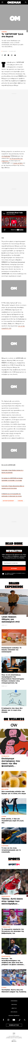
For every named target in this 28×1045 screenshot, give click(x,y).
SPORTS (14, 859)
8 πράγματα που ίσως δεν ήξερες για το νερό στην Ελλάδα (12, 710)
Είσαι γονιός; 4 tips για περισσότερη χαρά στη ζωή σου (12, 821)
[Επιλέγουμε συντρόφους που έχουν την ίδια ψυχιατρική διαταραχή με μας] (14, 742)
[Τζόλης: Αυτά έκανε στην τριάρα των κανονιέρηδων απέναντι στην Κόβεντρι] (14, 883)
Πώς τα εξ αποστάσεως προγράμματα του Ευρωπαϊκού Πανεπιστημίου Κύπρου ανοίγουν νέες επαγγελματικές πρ (13, 679)
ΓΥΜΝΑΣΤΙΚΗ (6, 927)
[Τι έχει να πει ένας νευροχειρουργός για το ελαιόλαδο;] (14, 835)
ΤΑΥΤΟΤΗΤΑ (14, 1004)
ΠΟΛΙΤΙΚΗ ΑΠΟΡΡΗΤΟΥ (14, 1015)
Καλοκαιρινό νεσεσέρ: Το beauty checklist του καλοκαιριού (11, 650)
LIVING (4, 816)
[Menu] (2, 2)
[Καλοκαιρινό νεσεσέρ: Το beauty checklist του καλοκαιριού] (14, 637)
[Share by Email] (15, 55)
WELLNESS (5, 789)
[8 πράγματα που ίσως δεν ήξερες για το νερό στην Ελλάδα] (14, 698)
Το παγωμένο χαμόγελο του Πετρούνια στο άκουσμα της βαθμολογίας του (13, 931)
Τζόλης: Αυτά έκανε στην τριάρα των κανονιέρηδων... (12, 901)
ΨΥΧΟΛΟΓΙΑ (5, 756)
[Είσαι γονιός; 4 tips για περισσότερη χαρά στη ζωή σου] (14, 806)
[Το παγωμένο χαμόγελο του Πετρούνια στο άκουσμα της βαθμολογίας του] (14, 917)
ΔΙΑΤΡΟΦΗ (5, 845)
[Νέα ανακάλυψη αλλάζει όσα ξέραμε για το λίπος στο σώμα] (14, 779)
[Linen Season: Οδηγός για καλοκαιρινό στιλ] (14, 603)
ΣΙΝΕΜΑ (4, 31)
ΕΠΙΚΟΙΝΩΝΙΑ (14, 1000)
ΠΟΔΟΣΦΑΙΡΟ (6, 896)
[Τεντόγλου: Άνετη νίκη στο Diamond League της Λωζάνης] (14, 977)
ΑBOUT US (14, 1008)
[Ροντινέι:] (14, 946)
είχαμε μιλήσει (18, 163)
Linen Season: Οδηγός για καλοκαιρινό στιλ (11, 619)
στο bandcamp (6, 156)
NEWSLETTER (14, 1025)
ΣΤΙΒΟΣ (4, 987)
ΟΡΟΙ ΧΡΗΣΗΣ (14, 1011)
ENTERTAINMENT (8, 500)
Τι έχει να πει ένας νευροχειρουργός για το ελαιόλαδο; (11, 850)
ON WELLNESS (14, 719)
